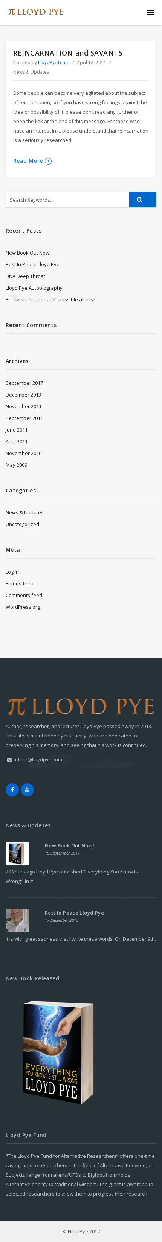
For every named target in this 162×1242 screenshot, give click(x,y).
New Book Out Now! (28, 252)
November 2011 (23, 406)
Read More (28, 160)
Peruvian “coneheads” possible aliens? (50, 299)
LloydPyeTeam (53, 62)
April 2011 (17, 441)
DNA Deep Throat (25, 276)
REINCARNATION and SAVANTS (68, 52)
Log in (12, 571)
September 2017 (24, 383)
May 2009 (16, 464)
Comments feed (24, 595)
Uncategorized (22, 524)
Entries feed (20, 583)
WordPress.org (23, 606)
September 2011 (24, 418)
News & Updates (31, 72)
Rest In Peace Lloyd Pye (33, 264)
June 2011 (17, 429)
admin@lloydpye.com (37, 759)
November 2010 (23, 453)
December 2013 (23, 394)
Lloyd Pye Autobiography (34, 287)
